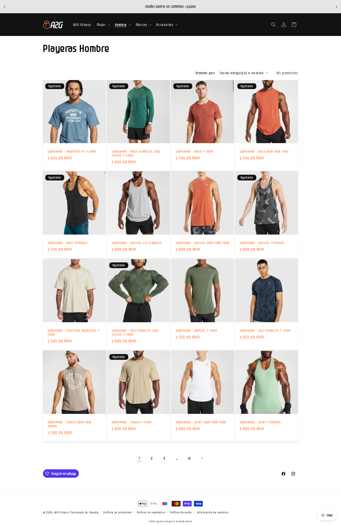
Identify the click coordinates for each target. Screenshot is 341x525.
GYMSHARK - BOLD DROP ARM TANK (264, 151)
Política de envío (181, 512)
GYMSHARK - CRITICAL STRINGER (262, 243)
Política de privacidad (117, 512)
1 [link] (139, 457)
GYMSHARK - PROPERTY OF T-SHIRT (72, 151)
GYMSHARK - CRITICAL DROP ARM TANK (202, 243)
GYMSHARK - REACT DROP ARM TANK (201, 422)
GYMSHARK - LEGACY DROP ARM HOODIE (69, 424)
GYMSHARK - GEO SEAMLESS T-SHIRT (265, 330)
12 (189, 458)
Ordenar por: (205, 73)
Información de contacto (213, 512)
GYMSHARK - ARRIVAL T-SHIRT (197, 330)
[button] (103, 24)
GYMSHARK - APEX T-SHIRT (194, 151)
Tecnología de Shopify (84, 512)
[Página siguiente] (202, 458)
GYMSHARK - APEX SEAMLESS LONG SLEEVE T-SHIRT (136, 153)
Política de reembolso (151, 512)
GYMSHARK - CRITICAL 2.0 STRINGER (136, 243)
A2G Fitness (61, 512)
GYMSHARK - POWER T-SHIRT (132, 422)
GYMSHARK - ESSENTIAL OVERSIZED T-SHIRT (74, 332)
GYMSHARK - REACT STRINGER (260, 422)
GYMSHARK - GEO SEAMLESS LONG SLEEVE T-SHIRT (135, 332)
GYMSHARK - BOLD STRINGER (67, 243)
